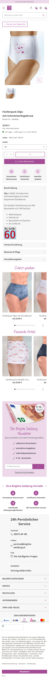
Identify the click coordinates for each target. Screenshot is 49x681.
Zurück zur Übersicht (15, 24)
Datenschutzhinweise (24, 472)
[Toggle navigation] (3, 8)
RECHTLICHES (8, 593)
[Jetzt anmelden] (38, 466)
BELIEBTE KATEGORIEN (13, 578)
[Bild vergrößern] (39, 80)
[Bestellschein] (40, 8)
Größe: (5, 142)
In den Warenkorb (26, 161)
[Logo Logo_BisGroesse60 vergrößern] (10, 233)
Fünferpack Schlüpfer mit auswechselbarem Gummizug (17, 379)
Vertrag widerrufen (21, 570)
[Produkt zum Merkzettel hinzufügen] (30, 154)
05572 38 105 (20, 534)
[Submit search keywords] (43, 15)
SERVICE (6, 586)
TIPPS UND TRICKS (10, 607)
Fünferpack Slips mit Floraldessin (17, 315)
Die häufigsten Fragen (26, 556)
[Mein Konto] (31, 8)
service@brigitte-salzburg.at (22, 546)
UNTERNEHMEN (9, 600)
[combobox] (24, 15)
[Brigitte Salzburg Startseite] (9, 7)
